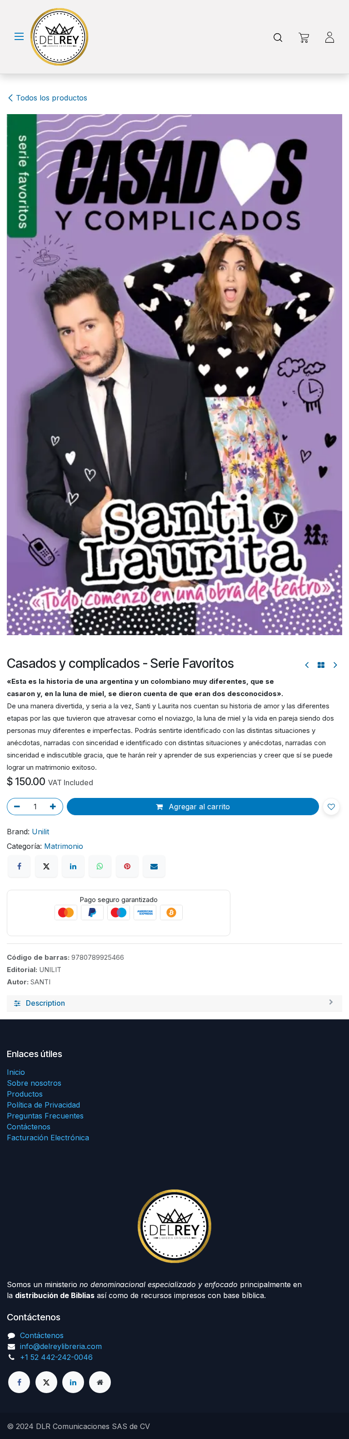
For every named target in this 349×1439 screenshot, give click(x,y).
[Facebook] (19, 866)
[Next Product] (334, 665)
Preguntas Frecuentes (45, 1115)
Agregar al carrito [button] (198, 806)
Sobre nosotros (34, 1083)
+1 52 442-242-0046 (56, 1357)
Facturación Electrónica (48, 1137)
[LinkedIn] (73, 866)
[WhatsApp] (100, 866)
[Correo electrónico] (154, 866)
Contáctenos (28, 1126)
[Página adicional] (100, 1382)
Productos (25, 1093)
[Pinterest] (127, 866)
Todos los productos (51, 97)
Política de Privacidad (43, 1104)
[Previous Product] (307, 665)
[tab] (174, 1003)
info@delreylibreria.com (61, 1346)
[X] (46, 866)
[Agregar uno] (54, 806)
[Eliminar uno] (15, 806)
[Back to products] (321, 665)
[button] (331, 806)
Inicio (16, 1072)
